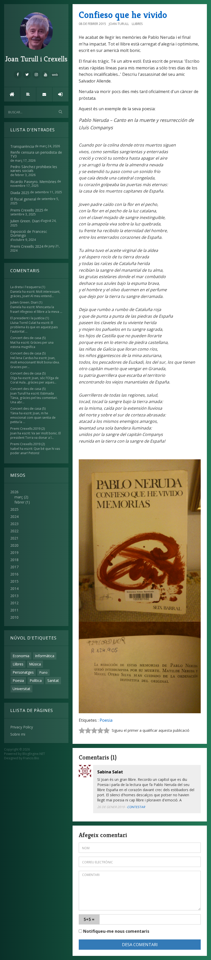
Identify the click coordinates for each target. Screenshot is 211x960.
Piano (43, 672)
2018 (14, 559)
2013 (14, 595)
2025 (14, 509)
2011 (14, 610)
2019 (14, 552)
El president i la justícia (27, 318)
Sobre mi (17, 734)
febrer (19, 502)
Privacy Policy (21, 727)
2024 (14, 516)
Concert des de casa (25, 338)
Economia (21, 655)
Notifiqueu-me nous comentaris (115, 931)
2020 (14, 545)
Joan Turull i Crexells (36, 58)
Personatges (23, 672)
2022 (14, 530)
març (18, 497)
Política (36, 680)
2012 (14, 602)
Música (35, 664)
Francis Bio (31, 758)
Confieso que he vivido (123, 15)
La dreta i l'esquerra (25, 287)
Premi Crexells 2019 (25, 428)
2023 (14, 523)
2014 (14, 588)
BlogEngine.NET (33, 754)
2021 (14, 538)
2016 (14, 574)
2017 (14, 566)
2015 (14, 581)
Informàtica (44, 655)
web (55, 75)
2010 (14, 617)
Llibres (18, 664)
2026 (20, 497)
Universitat (21, 688)
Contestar (136, 807)
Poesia (18, 680)
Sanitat (53, 680)
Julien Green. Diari (24, 302)
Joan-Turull (119, 24)
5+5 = (89, 919)
